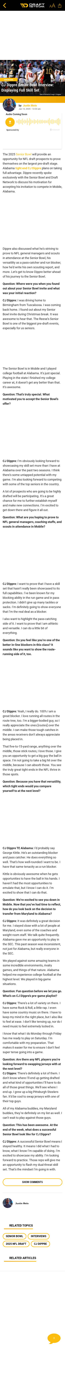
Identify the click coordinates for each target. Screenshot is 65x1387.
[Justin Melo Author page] (9, 105)
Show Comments (32, 1182)
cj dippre (40, 1243)
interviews (38, 1236)
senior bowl (14, 1236)
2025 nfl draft (16, 1243)
